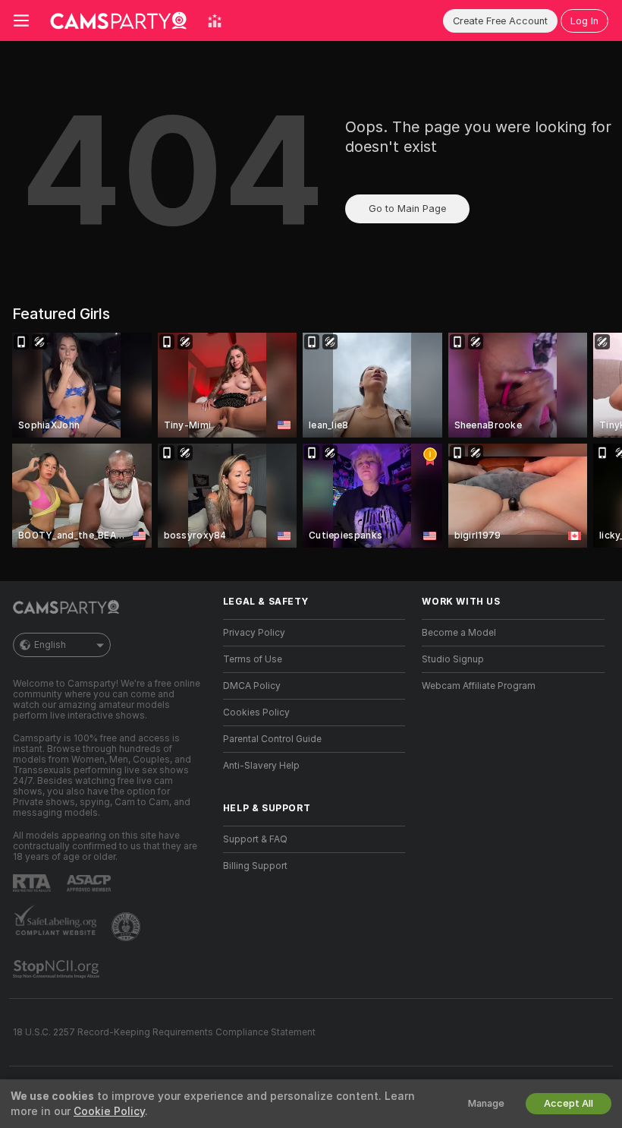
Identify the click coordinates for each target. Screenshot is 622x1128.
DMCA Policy (252, 686)
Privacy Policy (254, 632)
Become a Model (459, 632)
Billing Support (255, 866)
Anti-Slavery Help (261, 765)
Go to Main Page (407, 208)
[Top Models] (214, 20)
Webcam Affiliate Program (479, 686)
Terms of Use (252, 659)
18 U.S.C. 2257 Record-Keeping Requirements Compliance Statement (164, 1032)
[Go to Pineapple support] (127, 926)
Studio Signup (453, 659)
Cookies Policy (256, 712)
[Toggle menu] (21, 20)
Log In (584, 21)
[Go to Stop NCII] (57, 969)
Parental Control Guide (272, 739)
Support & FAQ (255, 839)
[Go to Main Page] (118, 20)
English (50, 645)
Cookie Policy (109, 1111)
